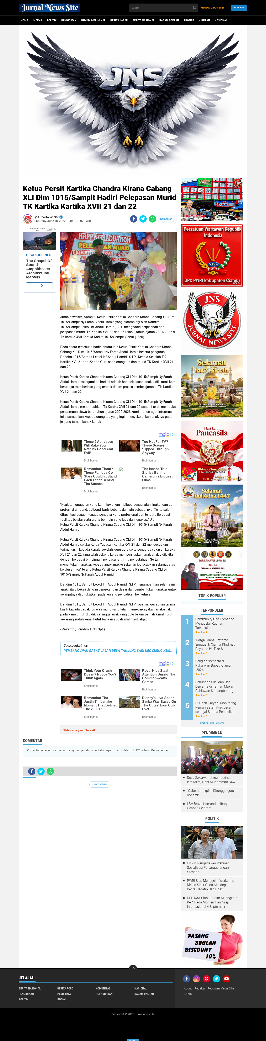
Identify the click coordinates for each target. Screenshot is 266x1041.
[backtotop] (133, 969)
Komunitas (103, 988)
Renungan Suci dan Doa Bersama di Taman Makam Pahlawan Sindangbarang (215, 686)
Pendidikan (68, 20)
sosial (61, 999)
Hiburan (204, 20)
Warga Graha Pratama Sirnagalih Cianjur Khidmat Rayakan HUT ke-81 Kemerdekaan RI (215, 644)
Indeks (37, 20)
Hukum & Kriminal (93, 20)
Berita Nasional (144, 20)
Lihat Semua (99, 784)
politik (52, 20)
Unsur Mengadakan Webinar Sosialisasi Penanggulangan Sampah (208, 867)
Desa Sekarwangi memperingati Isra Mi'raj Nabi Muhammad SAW (211, 780)
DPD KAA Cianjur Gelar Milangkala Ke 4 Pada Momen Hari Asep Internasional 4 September (212, 902)
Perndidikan (104, 993)
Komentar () (167, 218)
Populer (239, 7)
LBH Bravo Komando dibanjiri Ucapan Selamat (208, 806)
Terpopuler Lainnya (212, 723)
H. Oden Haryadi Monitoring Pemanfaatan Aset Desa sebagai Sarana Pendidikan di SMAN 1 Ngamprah (217, 707)
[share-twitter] (143, 219)
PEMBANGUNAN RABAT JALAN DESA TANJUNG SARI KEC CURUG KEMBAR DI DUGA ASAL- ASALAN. (118, 651)
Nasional (221, 20)
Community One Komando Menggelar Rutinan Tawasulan (214, 623)
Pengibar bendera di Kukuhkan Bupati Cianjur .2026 (213, 665)
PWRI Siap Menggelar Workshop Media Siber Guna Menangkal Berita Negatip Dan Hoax (210, 885)
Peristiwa (64, 993)
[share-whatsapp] (152, 219)
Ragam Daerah (169, 20)
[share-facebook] (133, 219)
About (188, 988)
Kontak (188, 993)
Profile (189, 20)
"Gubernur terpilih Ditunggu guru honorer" (210, 793)
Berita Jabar (119, 20)
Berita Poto (65, 988)
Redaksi (200, 988)
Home (24, 20)
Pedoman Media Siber (221, 988)
